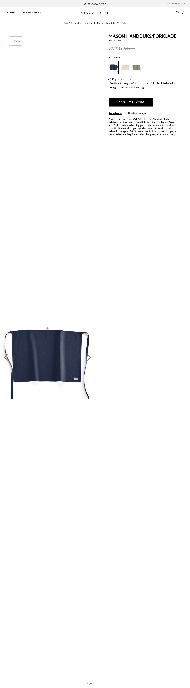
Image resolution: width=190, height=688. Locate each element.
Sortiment (10, 12)
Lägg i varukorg (131, 102)
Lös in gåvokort (32, 12)
